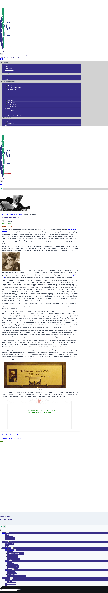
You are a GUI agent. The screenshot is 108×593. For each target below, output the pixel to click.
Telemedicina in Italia (11, 92)
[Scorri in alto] (1, 526)
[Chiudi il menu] (0, 530)
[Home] (3, 214)
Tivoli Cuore (10, 121)
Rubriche (6, 79)
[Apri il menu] (1, 189)
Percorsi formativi (8, 570)
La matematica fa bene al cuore (13, 94)
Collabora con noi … (8, 68)
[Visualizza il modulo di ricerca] (1, 54)
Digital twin (9, 98)
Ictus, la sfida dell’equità (12, 89)
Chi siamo (6, 64)
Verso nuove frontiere (9, 550)
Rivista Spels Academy (9, 75)
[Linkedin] (1, 59)
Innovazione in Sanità (6, 548)
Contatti (6, 66)
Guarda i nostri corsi (11, 112)
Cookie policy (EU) (8, 71)
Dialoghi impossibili (11, 110)
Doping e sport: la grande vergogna (9, 433)
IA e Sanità (7, 561)
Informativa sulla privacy (9, 70)
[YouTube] (2, 59)
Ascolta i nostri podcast (12, 113)
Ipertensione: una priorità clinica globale (15, 87)
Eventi (6, 125)
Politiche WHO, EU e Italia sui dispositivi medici (16, 115)
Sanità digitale (10, 85)
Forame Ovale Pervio (11, 123)
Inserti (6, 77)
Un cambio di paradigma (12, 106)
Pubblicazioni (5, 542)
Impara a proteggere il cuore (13, 104)
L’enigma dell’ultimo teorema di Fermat (10, 437)
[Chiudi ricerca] (1, 587)
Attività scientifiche (6, 578)
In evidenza (7, 580)
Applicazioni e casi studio (12, 102)
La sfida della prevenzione (12, 91)
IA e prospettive (10, 100)
